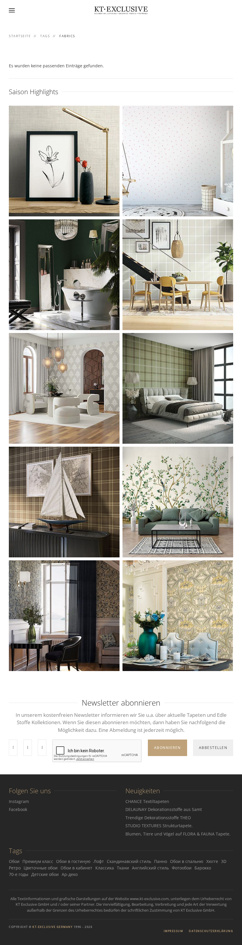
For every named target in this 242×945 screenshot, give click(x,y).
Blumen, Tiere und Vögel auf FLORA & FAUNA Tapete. (177, 834)
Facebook (18, 809)
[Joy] (177, 160)
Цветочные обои (41, 868)
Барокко (202, 868)
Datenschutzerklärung (211, 931)
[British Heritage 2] (64, 274)
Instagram (19, 801)
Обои (14, 861)
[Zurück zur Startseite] (121, 10)
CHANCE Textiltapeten (147, 801)
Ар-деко (70, 874)
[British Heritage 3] (64, 615)
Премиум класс (37, 861)
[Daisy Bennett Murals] (177, 501)
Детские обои (45, 874)
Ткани (123, 868)
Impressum (173, 931)
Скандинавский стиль (129, 861)
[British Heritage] (177, 615)
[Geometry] (177, 274)
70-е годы (18, 874)
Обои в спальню (186, 861)
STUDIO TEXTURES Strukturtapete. (159, 825)
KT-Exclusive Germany (52, 927)
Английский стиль (150, 868)
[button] (12, 10)
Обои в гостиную (73, 861)
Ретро (15, 868)
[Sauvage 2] (177, 388)
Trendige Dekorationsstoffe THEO (158, 817)
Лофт (99, 861)
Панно (160, 861)
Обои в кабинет (76, 868)
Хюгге (212, 861)
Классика (104, 868)
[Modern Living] (64, 160)
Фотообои (182, 868)
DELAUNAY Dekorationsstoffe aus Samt (163, 809)
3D (223, 861)
